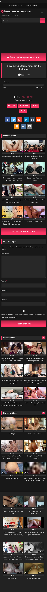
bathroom (25, 106)
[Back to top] (40, 586)
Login (27, 5)
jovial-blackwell (27, 97)
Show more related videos (23, 231)
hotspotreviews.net (17, 11)
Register (34, 5)
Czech (13, 106)
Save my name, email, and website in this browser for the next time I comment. (23, 316)
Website (4, 300)
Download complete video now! (24, 57)
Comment (5, 253)
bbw (36, 106)
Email (4, 290)
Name (4, 281)
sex (24, 111)
